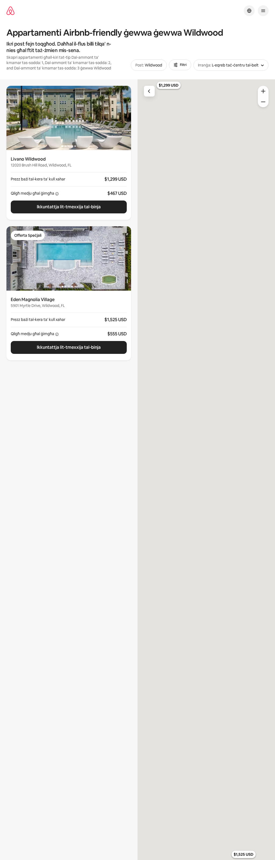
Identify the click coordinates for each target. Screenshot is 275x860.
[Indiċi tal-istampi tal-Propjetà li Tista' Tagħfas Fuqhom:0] (68, 118)
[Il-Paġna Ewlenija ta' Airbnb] (10, 11)
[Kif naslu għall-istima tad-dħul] (57, 194)
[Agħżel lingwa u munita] (249, 10)
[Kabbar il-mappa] (263, 91)
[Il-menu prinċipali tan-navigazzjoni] (263, 10)
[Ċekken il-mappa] (263, 102)
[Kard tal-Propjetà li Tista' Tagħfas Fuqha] (68, 185)
